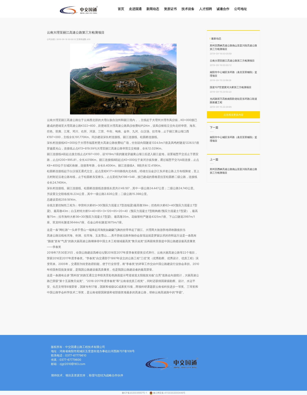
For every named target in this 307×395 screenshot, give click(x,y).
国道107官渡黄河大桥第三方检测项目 (230, 87)
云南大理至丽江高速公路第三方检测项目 (232, 60)
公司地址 (240, 9)
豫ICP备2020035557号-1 (135, 392)
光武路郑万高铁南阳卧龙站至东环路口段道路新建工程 (233, 100)
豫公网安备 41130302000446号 (169, 392)
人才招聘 (205, 9)
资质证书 (170, 9)
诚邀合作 (223, 9)
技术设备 (188, 9)
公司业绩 (51, 39)
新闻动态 (152, 9)
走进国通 (135, 9)
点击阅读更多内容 (233, 114)
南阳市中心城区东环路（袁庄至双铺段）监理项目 (233, 74)
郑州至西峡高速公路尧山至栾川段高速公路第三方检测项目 (233, 47)
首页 (121, 9)
